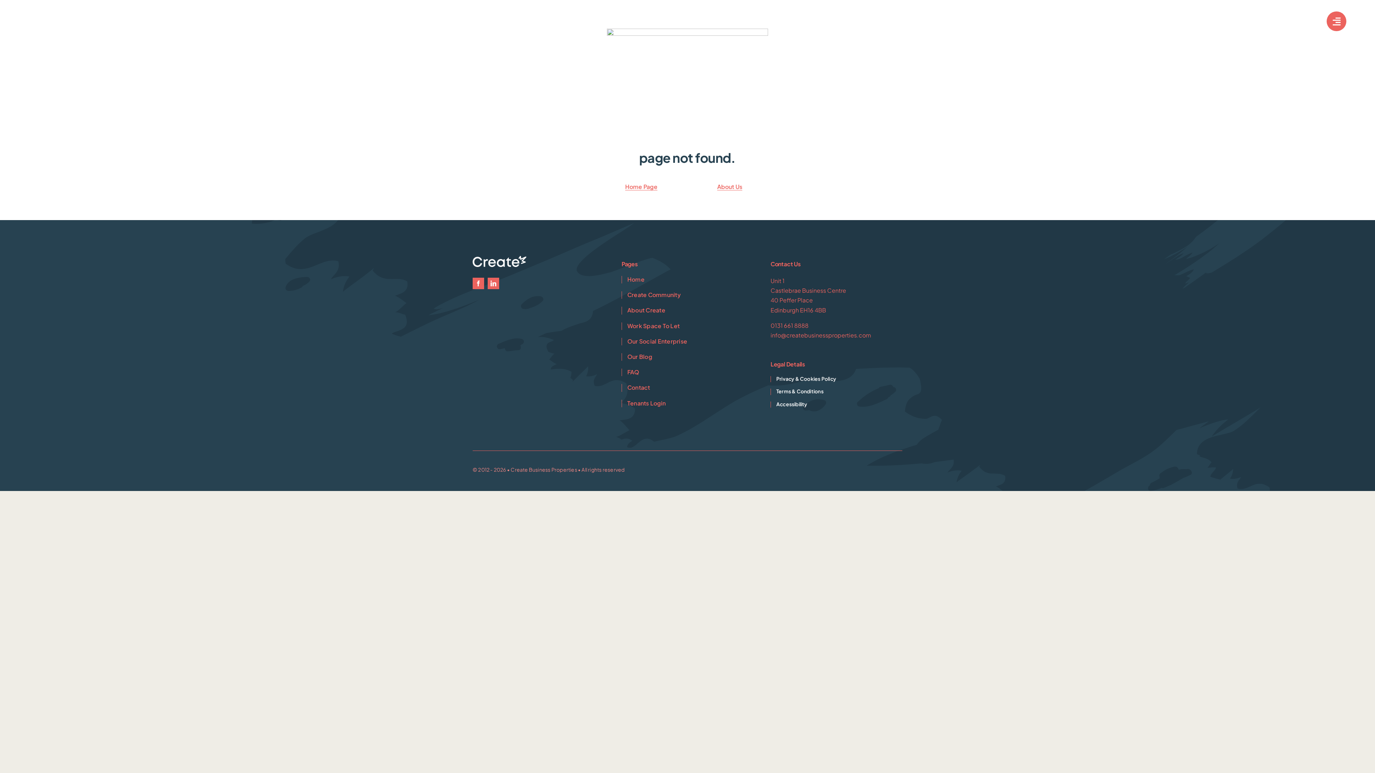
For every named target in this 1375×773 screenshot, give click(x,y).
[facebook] (478, 283)
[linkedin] (493, 283)
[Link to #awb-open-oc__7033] (1336, 21)
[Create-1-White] (61, 18)
